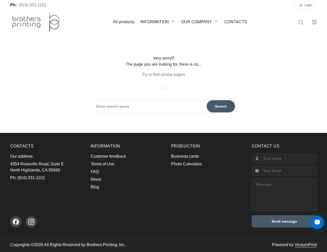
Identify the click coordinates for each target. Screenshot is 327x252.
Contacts (235, 22)
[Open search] (300, 22)
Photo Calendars (186, 164)
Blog (95, 187)
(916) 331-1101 (32, 5)
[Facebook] (15, 221)
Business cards (185, 156)
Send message (284, 221)
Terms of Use (102, 164)
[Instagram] (31, 221)
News (96, 179)
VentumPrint (306, 245)
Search (221, 106)
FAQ (95, 171)
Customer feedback (108, 156)
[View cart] (314, 22)
